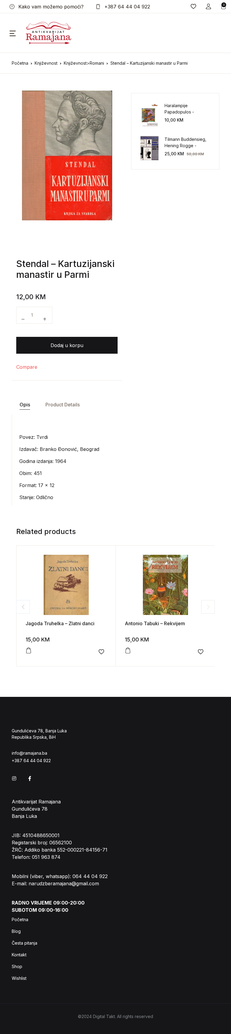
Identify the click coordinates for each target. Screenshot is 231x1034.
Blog (16, 931)
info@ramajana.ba (29, 753)
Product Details (62, 405)
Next (208, 606)
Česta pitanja (24, 943)
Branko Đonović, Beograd (69, 449)
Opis (25, 405)
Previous (23, 606)
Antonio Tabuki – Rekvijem (155, 623)
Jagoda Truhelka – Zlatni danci (60, 623)
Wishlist (19, 978)
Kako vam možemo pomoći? (50, 7)
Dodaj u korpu (67, 345)
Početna (20, 63)
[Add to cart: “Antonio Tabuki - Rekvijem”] (128, 650)
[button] (208, 6)
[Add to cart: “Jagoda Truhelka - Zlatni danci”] (29, 650)
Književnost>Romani (84, 63)
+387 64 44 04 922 (126, 7)
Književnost (46, 63)
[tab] (25, 405)
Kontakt (19, 954)
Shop (17, 966)
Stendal (32, 263)
